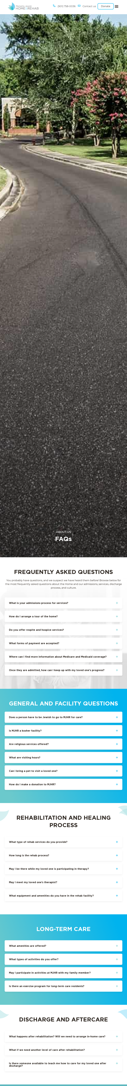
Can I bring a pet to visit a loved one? (33, 771)
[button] (117, 6)
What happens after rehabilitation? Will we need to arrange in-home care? (57, 1036)
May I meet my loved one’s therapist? (33, 882)
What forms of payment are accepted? (34, 643)
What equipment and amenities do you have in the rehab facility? (51, 895)
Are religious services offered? (29, 744)
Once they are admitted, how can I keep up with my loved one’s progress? (56, 670)
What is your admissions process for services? (38, 603)
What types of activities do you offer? (33, 959)
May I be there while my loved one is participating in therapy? (49, 868)
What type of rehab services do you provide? (38, 842)
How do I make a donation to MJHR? (32, 784)
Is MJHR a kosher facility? (25, 730)
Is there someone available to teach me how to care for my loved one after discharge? (57, 1064)
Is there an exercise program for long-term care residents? (46, 986)
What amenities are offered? (27, 945)
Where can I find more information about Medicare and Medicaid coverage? (58, 656)
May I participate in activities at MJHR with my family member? (50, 972)
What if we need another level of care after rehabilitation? (47, 1049)
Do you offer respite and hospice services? (36, 629)
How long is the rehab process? (29, 855)
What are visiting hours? (24, 757)
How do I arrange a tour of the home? (33, 616)
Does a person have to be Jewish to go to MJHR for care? (46, 717)
